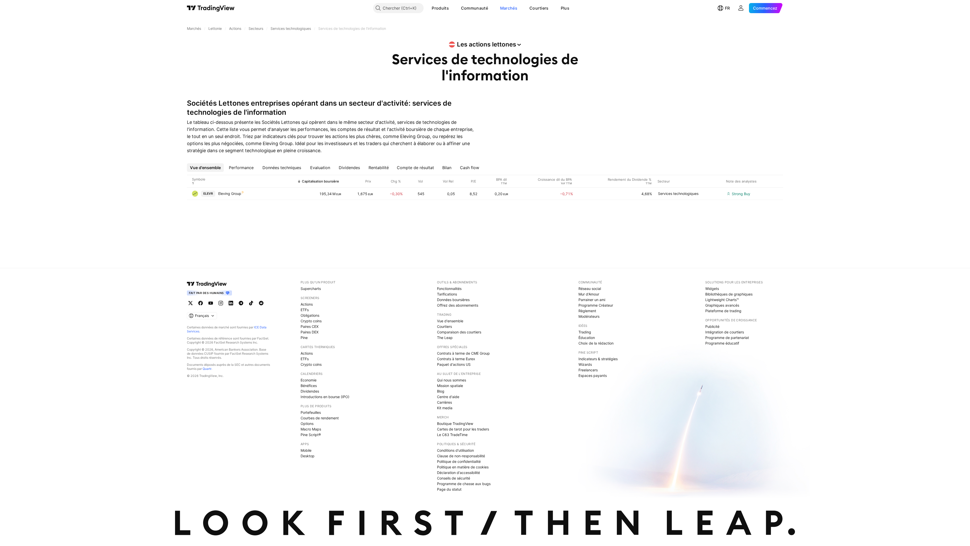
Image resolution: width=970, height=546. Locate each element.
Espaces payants (592, 375)
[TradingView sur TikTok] (251, 303)
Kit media (444, 408)
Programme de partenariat (727, 337)
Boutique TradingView (455, 423)
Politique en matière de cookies (463, 467)
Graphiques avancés (722, 305)
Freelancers (588, 370)
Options (307, 423)
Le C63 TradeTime (452, 435)
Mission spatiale (450, 385)
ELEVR (208, 193)
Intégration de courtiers (724, 332)
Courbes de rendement (320, 418)
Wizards (585, 364)
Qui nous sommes (451, 380)
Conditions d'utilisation (455, 450)
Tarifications (447, 294)
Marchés (508, 8)
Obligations (310, 315)
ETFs (305, 310)
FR (727, 8)
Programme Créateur (595, 305)
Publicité (712, 326)
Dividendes (310, 391)
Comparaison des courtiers (459, 332)
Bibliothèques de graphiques (729, 294)
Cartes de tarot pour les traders (463, 429)
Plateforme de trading (723, 311)
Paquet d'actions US (454, 364)
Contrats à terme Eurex (456, 359)
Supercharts (311, 288)
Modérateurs (588, 316)
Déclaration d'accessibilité (458, 472)
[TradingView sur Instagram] (220, 303)
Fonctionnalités (449, 288)
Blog (440, 391)
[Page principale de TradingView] (211, 8)
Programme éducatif (722, 343)
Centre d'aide (448, 397)
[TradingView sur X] (190, 303)
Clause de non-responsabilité (461, 456)
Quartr (207, 369)
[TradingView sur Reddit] (261, 303)
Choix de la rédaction (596, 343)
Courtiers (539, 8)
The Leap (445, 337)
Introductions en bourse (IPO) (325, 397)
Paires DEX (310, 332)
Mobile (306, 450)
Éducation (586, 337)
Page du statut (449, 489)
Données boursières (453, 300)
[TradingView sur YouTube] (210, 303)
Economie (309, 380)
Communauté (474, 8)
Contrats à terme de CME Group (463, 353)
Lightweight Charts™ (722, 300)
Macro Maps (311, 429)
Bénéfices (309, 385)
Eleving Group (229, 193)
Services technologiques (678, 193)
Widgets (712, 288)
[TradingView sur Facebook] (200, 303)
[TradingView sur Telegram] (241, 303)
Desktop (307, 456)
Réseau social (589, 288)
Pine (304, 337)
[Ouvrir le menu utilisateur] (741, 8)
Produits (440, 8)
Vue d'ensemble (450, 321)
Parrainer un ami (591, 300)
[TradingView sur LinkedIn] (230, 303)
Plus (565, 8)
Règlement (587, 311)
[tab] (205, 167)
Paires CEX (310, 326)
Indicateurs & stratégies (598, 359)
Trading (584, 332)
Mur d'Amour (588, 294)
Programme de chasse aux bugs (464, 484)
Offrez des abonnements (457, 305)
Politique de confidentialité (459, 461)
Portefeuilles (311, 412)
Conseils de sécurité (453, 478)
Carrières (444, 402)
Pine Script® (311, 435)
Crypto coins (311, 321)
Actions (307, 304)
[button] (452, 8)
